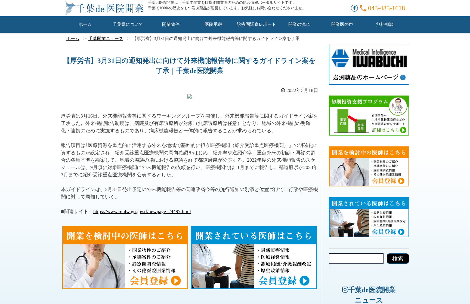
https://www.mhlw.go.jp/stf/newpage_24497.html (142, 211)
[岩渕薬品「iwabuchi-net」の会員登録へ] (254, 229)
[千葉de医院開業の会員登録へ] (125, 229)
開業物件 (171, 24)
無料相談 (385, 24)
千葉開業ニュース (105, 38)
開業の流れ (299, 24)
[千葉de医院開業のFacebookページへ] (354, 7)
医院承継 (213, 24)
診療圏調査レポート (256, 24)
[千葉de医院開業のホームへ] (104, 8)
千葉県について (128, 24)
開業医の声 (342, 24)
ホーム (85, 24)
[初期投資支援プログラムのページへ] (369, 99)
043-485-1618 (386, 8)
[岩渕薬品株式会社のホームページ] (369, 48)
